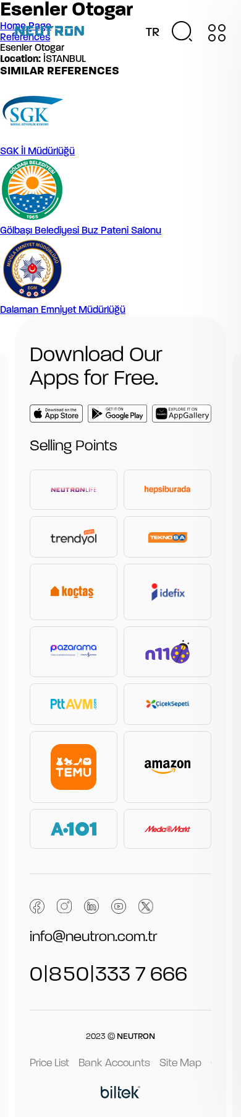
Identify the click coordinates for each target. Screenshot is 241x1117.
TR (152, 33)
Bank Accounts (114, 1063)
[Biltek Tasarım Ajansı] (120, 1094)
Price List (49, 1063)
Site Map (180, 1063)
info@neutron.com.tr (93, 937)
